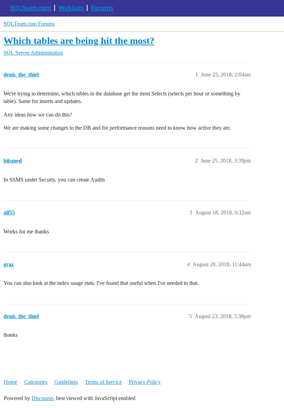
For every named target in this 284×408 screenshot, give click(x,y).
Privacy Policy (145, 382)
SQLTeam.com (30, 8)
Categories (35, 382)
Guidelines (66, 382)
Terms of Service (103, 382)
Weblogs (71, 8)
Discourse (42, 398)
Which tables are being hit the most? (78, 40)
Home (10, 382)
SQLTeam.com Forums (29, 24)
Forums (102, 8)
